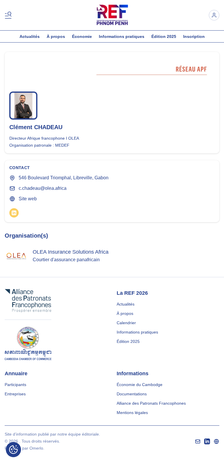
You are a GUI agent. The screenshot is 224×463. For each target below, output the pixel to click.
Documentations (132, 394)
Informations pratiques (121, 36)
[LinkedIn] (14, 213)
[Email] (198, 441)
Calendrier (126, 322)
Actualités (30, 36)
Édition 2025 (163, 36)
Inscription (194, 36)
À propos (56, 36)
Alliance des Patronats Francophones (151, 403)
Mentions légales (132, 412)
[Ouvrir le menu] (9, 15)
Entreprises (15, 394)
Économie (82, 36)
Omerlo (36, 448)
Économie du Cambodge (139, 384)
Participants (15, 384)
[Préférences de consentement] (13, 449)
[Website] (216, 441)
